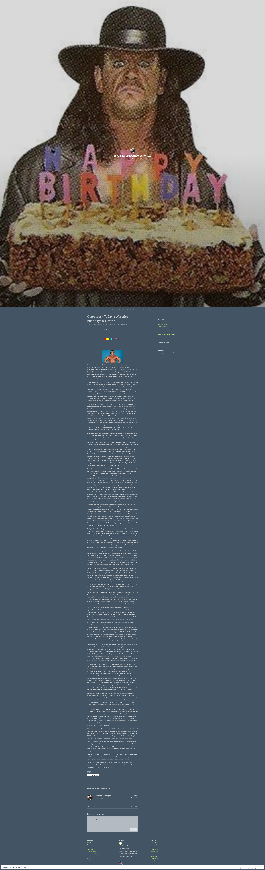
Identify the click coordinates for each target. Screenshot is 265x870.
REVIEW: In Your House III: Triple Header (129, 851)
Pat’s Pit (129, 310)
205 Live (89, 842)
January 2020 (154, 842)
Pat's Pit (89, 863)
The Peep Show (137, 310)
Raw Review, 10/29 (133, 807)
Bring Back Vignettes (124, 848)
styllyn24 (90, 324)
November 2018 (154, 854)
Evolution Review (91, 807)
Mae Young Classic (91, 851)
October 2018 (154, 856)
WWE (107, 324)
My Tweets (160, 345)
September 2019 (154, 849)
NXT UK (89, 861)
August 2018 (154, 861)
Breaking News (90, 847)
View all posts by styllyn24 (99, 797)
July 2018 (153, 863)
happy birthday (95, 788)
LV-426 (159, 322)
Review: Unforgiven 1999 (125, 859)
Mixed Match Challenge (92, 854)
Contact (145, 310)
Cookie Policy (26, 867)
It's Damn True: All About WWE (132, 156)
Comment (133, 829)
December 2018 (154, 851)
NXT (88, 856)
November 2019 (154, 844)
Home (113, 310)
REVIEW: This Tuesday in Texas (126, 856)
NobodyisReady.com (162, 324)
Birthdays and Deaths (100, 324)
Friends (151, 310)
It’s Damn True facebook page (166, 334)
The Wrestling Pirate (163, 326)
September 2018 (154, 858)
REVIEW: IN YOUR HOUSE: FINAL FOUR (128, 854)
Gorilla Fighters (121, 310)
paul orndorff (103, 788)
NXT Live (89, 858)
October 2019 (154, 847)
